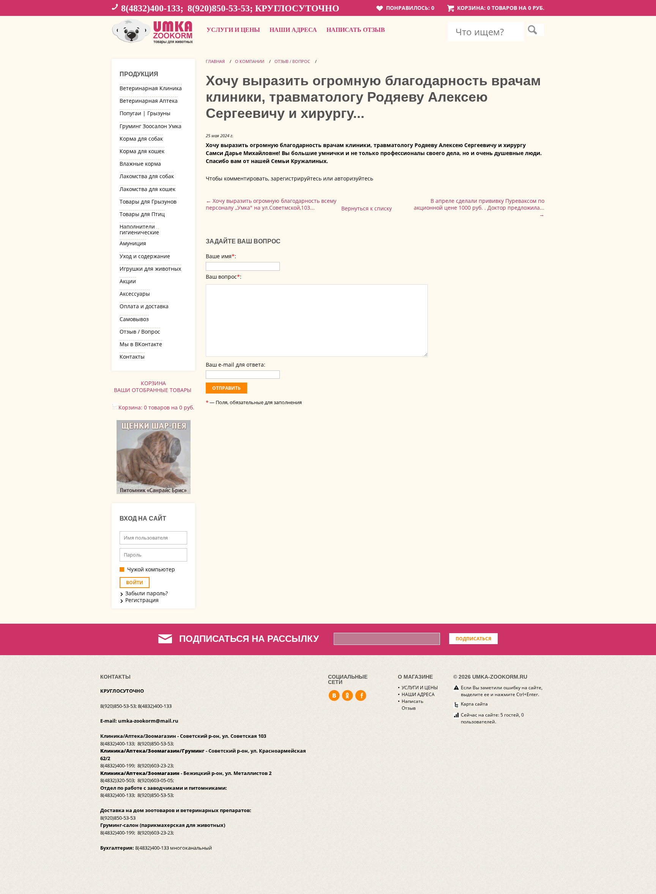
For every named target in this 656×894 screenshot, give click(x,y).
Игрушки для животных (150, 268)
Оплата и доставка (144, 306)
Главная (215, 61)
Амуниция (133, 243)
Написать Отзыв (355, 30)
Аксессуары (135, 293)
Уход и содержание (145, 256)
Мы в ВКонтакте (141, 344)
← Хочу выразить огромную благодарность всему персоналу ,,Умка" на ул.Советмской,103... (271, 204)
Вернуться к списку (366, 208)
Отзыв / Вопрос (140, 331)
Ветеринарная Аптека (149, 100)
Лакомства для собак (147, 176)
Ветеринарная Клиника (151, 88)
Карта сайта (474, 704)
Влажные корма (140, 163)
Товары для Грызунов (148, 201)
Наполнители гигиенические (139, 229)
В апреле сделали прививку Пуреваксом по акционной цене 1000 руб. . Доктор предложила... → (479, 207)
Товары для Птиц (142, 214)
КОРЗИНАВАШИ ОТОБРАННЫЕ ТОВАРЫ (153, 387)
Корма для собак (141, 138)
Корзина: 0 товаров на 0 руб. (500, 7)
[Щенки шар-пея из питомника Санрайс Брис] (154, 492)
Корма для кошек (142, 151)
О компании (249, 61)
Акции (128, 281)
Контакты (132, 356)
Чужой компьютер (151, 569)
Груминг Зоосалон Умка (150, 126)
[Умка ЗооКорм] (153, 44)
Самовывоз (134, 319)
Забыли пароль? (146, 593)
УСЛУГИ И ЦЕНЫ (233, 30)
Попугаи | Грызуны (145, 113)
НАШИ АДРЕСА (293, 30)
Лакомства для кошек (147, 189)
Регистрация (142, 600)
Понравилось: (410, 7)
